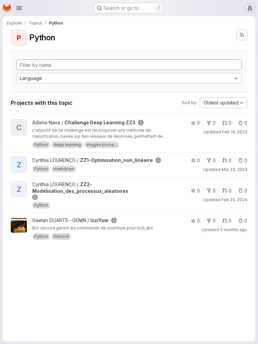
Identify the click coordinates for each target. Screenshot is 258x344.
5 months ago (233, 229)
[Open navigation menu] (19, 8)
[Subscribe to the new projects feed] (241, 35)
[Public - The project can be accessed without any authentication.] (140, 122)
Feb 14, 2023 (234, 131)
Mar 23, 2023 (234, 169)
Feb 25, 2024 (234, 199)
